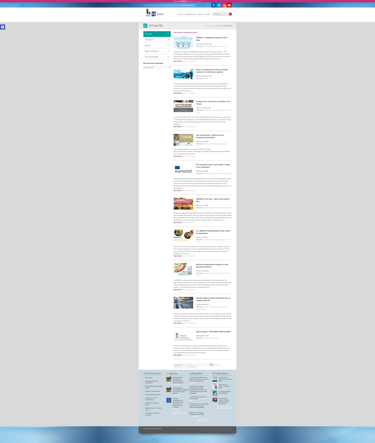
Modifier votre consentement (224, 430)
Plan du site (202, 428)
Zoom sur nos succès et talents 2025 (224, 386)
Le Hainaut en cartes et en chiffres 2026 (197, 397)
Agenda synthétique (152, 51)
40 (178, 367)
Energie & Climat (213, 338)
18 (205, 365)
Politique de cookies (226, 428)
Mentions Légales (204, 430)
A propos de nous (190, 14)
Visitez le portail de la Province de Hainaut (187, 428)
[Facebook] (213, 5)
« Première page (188, 365)
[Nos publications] (214, 379)
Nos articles (203, 309)
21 (214, 365)
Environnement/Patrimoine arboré (153, 387)
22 (217, 365)
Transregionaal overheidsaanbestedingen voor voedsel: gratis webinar (179, 390)
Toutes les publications (224, 407)
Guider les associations (152, 391)
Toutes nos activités (179, 413)
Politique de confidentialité (213, 428)
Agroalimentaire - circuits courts (153, 409)
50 (180, 367)
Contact (207, 14)
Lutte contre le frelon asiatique (152, 414)
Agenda (200, 14)
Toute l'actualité (203, 420)
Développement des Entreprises (151, 382)
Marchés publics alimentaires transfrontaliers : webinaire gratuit (178, 380)
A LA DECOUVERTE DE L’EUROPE (225, 392)
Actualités (205, 46)
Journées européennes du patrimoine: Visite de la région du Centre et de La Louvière (178, 403)
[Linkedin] (218, 5)
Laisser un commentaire (189, 61)
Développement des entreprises (218, 46)
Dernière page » (192, 367)
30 (175, 367)
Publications (149, 40)
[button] (2, 27)
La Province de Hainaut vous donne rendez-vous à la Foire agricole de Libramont (198, 379)
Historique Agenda (151, 57)
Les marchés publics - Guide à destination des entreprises (224, 400)
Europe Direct (227, 173)
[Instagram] (224, 5)
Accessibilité (212, 430)
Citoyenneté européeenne (216, 173)
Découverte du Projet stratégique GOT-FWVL (196, 413)
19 (208, 365)
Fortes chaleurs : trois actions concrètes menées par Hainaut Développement (199, 405)
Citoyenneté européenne (152, 394)
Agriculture (148, 378)
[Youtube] (229, 5)
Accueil (180, 14)
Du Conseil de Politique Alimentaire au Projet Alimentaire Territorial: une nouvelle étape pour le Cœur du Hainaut (198, 389)
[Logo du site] (154, 12)
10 (200, 365)
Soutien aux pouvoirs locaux (151, 404)
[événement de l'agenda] (168, 379)
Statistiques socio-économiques (151, 399)
